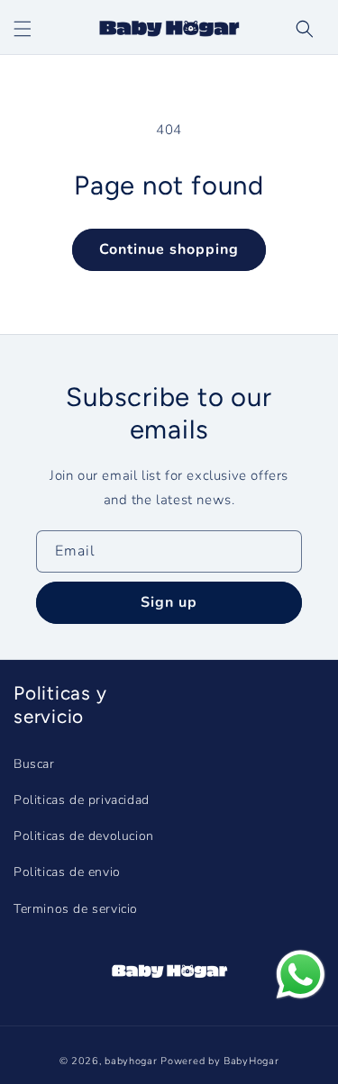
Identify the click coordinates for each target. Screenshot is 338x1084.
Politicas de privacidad (82, 799)
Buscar (34, 763)
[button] (304, 29)
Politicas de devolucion (84, 836)
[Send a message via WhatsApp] (300, 974)
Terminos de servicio (76, 908)
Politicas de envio (67, 872)
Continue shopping (169, 249)
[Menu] (22, 29)
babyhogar (131, 1061)
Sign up (169, 602)
